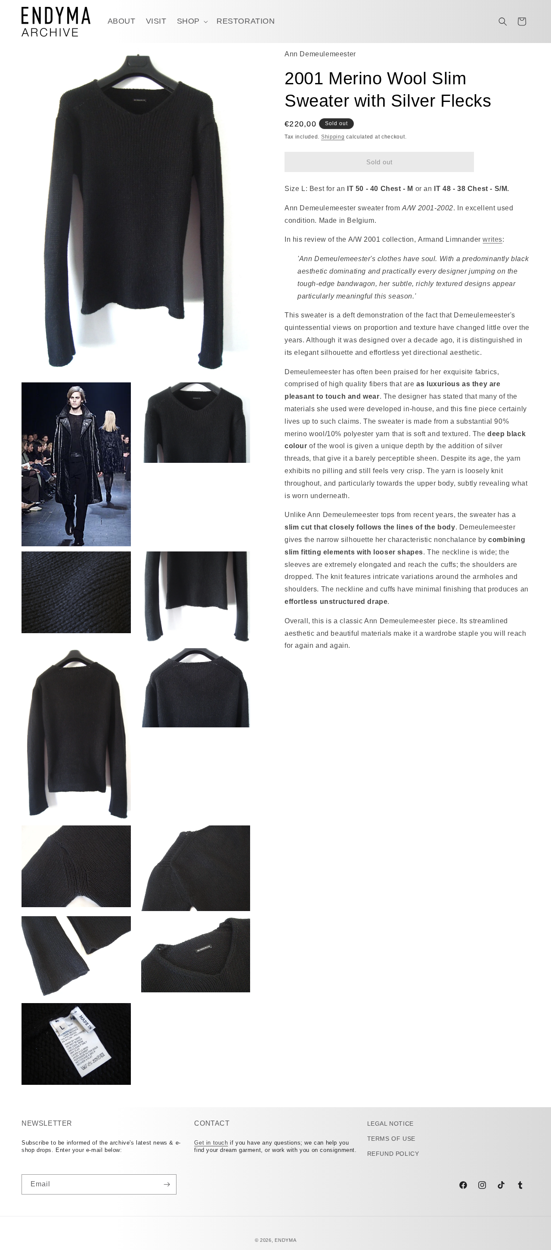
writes (492, 239)
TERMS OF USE (391, 1138)
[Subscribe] (166, 1184)
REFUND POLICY (393, 1153)
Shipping (333, 137)
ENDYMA (285, 1240)
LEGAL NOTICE (390, 1123)
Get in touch (211, 1142)
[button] (191, 21)
